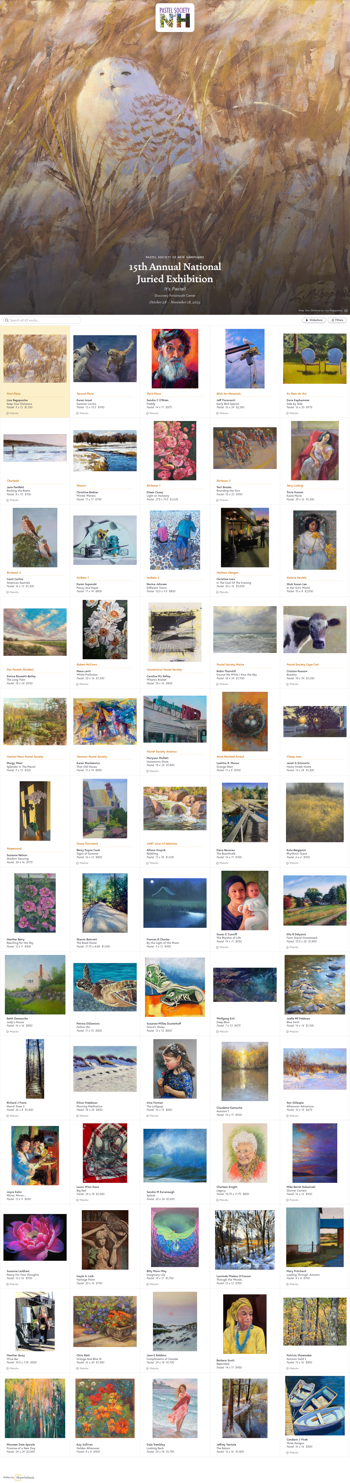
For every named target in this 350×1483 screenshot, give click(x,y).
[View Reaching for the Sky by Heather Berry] (35, 903)
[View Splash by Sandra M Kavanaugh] (175, 1155)
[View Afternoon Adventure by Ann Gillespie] (315, 1069)
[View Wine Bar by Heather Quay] (35, 1321)
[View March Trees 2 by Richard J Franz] (35, 1069)
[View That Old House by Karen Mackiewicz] (105, 721)
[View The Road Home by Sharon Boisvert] (104, 903)
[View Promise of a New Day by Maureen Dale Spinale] (35, 1408)
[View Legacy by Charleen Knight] (245, 1153)
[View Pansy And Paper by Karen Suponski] (105, 540)
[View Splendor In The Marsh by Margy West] (35, 721)
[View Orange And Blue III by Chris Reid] (105, 1321)
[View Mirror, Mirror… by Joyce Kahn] (35, 1155)
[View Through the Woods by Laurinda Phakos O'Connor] (245, 1240)
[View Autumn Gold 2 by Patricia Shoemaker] (315, 1322)
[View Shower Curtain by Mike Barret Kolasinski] (314, 1153)
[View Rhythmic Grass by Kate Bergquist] (315, 812)
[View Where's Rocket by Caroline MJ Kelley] (175, 632)
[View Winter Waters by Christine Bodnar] (105, 450)
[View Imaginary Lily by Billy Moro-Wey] (175, 1237)
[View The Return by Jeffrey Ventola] (244, 1408)
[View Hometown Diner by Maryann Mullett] (175, 719)
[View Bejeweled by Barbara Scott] (245, 1324)
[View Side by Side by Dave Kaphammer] (315, 359)
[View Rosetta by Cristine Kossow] (315, 629)
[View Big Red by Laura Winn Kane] (105, 1153)
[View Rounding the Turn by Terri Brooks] (244, 448)
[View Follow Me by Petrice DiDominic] (105, 987)
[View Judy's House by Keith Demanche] (35, 984)
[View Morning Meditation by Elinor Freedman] (105, 1069)
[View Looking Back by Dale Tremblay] (175, 1408)
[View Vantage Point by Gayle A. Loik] (105, 1240)
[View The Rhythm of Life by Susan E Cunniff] (244, 900)
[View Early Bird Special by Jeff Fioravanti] (245, 358)
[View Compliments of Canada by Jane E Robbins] (175, 1321)
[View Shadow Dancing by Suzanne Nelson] (35, 811)
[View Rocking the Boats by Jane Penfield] (35, 448)
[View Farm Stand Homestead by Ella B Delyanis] (315, 900)
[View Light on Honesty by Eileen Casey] (175, 451)
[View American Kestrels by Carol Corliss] (35, 537)
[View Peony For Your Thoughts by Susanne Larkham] (35, 1237)
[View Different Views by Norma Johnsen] (175, 540)
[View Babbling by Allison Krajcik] (175, 808)
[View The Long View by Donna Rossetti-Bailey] (35, 632)
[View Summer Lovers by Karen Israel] (105, 358)
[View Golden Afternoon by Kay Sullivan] (105, 1408)
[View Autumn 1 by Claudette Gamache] (245, 1071)
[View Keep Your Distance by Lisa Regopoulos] (35, 359)
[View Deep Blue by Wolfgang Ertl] (244, 985)
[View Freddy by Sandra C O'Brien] (175, 358)
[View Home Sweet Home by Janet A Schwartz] (315, 721)
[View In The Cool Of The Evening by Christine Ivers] (245, 537)
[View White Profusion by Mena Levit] (105, 629)
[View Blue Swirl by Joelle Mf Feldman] (315, 984)
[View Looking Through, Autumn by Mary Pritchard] (315, 1237)
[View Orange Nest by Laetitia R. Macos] (245, 721)
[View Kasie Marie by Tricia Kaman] (315, 451)
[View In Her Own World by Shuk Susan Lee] (314, 540)
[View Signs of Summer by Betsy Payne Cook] (105, 808)
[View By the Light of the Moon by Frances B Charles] (175, 903)
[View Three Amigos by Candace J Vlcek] (315, 1405)
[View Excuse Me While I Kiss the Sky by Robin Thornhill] (244, 629)
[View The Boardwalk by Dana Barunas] (245, 812)
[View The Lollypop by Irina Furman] (175, 1069)
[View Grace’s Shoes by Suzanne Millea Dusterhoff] (175, 987)
